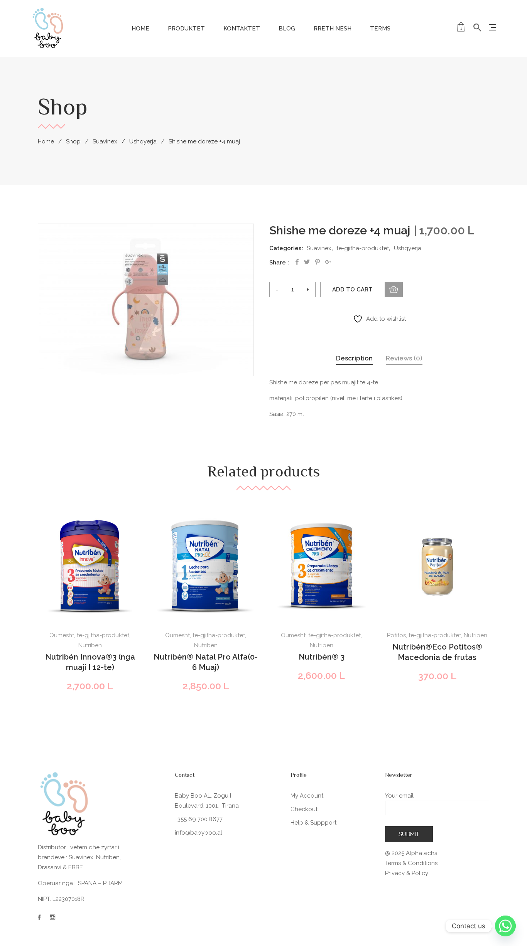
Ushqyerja (143, 141)
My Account (307, 795)
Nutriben (90, 645)
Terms (380, 28)
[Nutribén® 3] (321, 567)
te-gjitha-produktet (362, 248)
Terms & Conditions (411, 863)
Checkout (304, 809)
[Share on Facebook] (297, 262)
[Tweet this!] (306, 262)
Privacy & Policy (406, 873)
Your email (399, 795)
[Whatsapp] (505, 926)
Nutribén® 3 (322, 657)
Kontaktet (241, 28)
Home (140, 28)
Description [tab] (354, 358)
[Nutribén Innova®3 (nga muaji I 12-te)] (90, 567)
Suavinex (105, 141)
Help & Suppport (313, 822)
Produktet (186, 28)
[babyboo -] (48, 27)
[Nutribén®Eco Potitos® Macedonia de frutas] (437, 567)
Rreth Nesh (332, 28)
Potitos (396, 635)
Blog (287, 28)
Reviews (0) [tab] (404, 358)
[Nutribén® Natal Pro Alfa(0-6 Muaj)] (206, 567)
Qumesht (61, 635)
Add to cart (352, 289)
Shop (73, 141)
